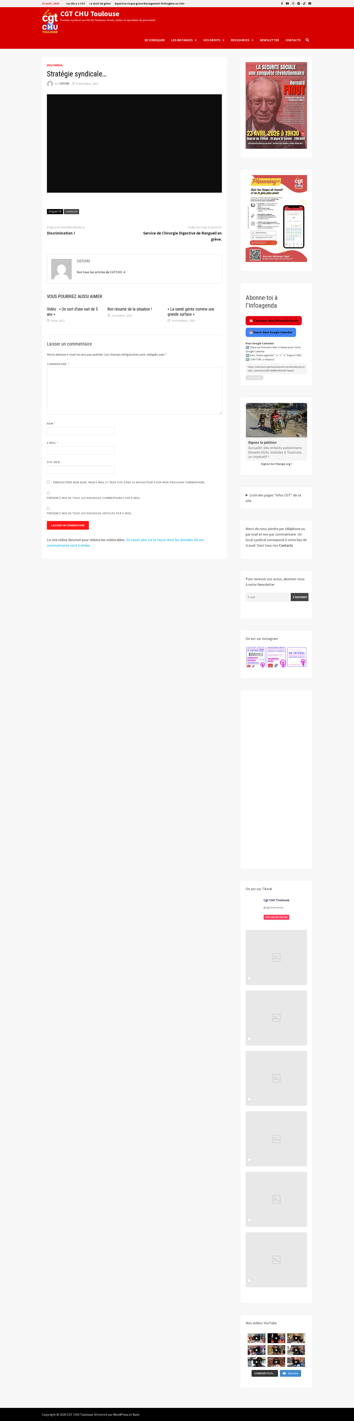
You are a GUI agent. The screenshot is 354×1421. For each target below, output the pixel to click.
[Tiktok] (304, 3)
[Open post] (276, 1138)
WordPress (120, 1414)
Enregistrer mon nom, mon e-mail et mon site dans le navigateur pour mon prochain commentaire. (129, 482)
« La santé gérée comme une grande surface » (191, 312)
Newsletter (269, 40)
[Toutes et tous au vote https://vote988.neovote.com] (276, 1259)
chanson (71, 211)
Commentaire (58, 364)
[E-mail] (309, 3)
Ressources (240, 40)
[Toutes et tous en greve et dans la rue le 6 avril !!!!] (276, 1018)
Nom (51, 423)
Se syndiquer (154, 40)
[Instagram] (293, 3)
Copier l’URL (254, 377)
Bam (136, 1414)
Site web (53, 462)
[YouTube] (288, 3)
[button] (256, 657)
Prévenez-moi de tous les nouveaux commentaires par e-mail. (94, 498)
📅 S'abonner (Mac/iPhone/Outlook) (273, 320)
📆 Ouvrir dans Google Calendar (270, 332)
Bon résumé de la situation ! (129, 309)
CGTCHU (64, 83)
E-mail (52, 443)
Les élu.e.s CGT (75, 3)
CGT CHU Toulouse (89, 13)
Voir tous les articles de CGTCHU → (101, 272)
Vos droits (211, 40)
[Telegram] (299, 3)
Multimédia (55, 65)
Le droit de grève (100, 3)
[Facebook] (282, 3)
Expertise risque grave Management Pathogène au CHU (149, 3)
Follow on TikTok (276, 917)
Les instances (182, 40)
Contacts (293, 40)
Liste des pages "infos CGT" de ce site (273, 498)
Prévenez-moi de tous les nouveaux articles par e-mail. (89, 513)
